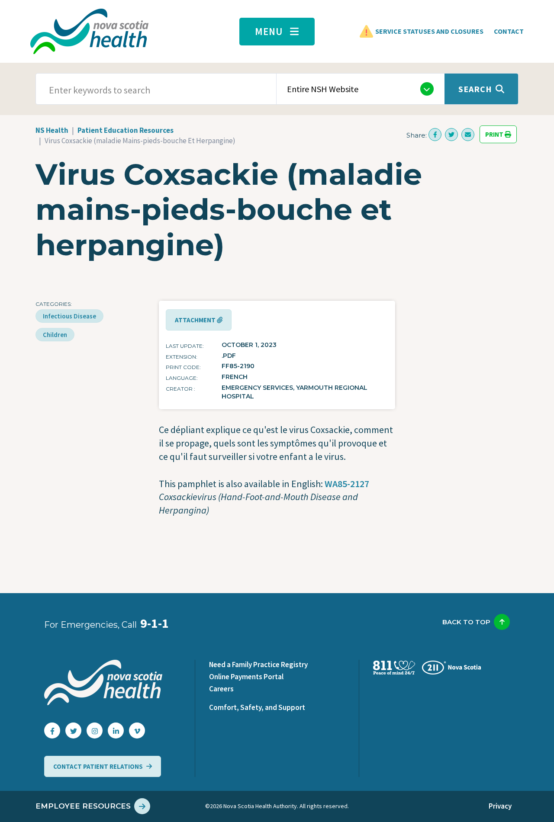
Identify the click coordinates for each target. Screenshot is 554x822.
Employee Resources (83, 806)
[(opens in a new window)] (434, 134)
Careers (221, 689)
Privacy (500, 806)
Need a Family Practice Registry (258, 664)
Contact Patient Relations (98, 766)
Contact (509, 31)
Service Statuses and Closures (429, 31)
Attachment (196, 320)
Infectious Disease (69, 316)
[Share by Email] (467, 134)
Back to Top (466, 622)
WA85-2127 (347, 484)
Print (495, 134)
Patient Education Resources (125, 130)
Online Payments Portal (246, 676)
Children (55, 335)
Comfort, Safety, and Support (257, 707)
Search (475, 88)
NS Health (51, 130)
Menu (269, 31)
